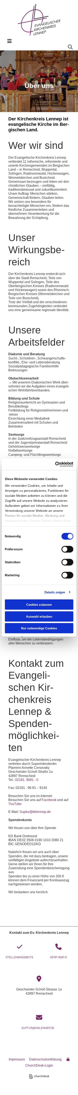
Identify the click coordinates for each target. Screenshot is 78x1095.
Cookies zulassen (39, 604)
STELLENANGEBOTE (19, 957)
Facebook (49, 800)
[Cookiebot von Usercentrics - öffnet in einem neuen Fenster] (55, 464)
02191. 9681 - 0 (26, 780)
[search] (70, 47)
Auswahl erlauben (39, 616)
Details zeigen (55, 592)
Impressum (17, 1059)
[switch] (67, 549)
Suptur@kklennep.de (36, 812)
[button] (39, 41)
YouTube (15, 804)
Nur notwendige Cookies (39, 628)
